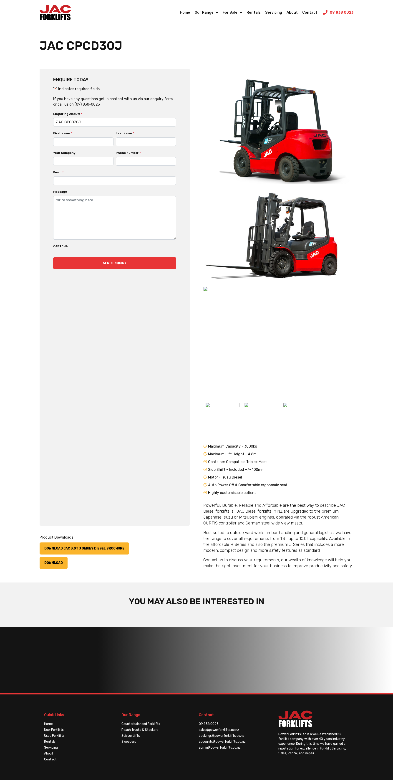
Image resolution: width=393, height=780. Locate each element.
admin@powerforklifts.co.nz (220, 748)
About (292, 12)
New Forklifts (54, 730)
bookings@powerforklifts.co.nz (221, 736)
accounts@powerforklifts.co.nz (222, 742)
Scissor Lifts (130, 736)
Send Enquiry (114, 263)
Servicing (273, 12)
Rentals (254, 12)
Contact (309, 12)
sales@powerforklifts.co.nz (219, 730)
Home (185, 12)
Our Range (204, 12)
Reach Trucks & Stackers (139, 730)
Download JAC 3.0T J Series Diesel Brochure (84, 548)
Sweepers (128, 742)
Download (53, 563)
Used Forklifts (54, 736)
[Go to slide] (222, 419)
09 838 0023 (209, 724)
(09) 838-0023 (87, 104)
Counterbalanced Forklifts (140, 724)
